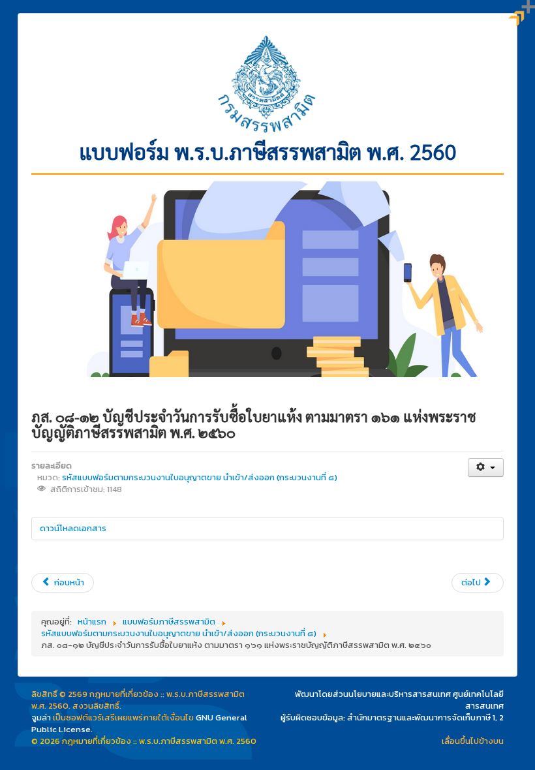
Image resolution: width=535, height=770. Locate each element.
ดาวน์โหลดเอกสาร (73, 528)
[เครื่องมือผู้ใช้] (486, 467)
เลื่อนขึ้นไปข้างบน (473, 741)
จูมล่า (41, 717)
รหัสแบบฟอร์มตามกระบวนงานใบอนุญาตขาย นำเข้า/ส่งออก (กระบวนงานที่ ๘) (199, 477)
